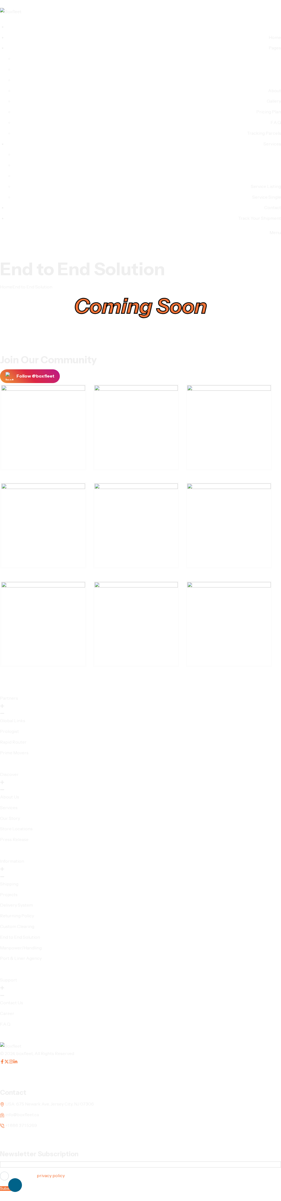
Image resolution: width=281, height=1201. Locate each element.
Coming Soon (140, 306)
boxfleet (24, 1053)
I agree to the (37, 1175)
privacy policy (51, 1175)
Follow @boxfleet (35, 376)
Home (6, 286)
